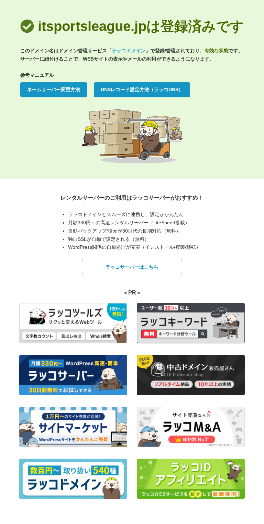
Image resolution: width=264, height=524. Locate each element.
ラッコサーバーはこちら (132, 267)
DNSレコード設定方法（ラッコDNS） (142, 89)
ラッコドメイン (128, 50)
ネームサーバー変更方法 (53, 89)
